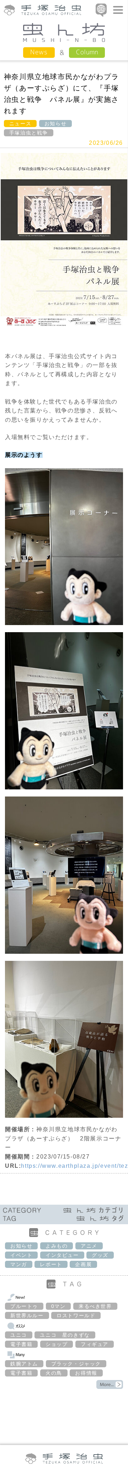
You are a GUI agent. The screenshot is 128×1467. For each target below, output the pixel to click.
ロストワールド (76, 1315)
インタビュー (62, 1255)
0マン (58, 1306)
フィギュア (94, 1344)
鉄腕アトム (24, 1364)
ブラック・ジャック (76, 1364)
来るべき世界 (95, 1306)
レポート (51, 1264)
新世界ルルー (27, 1315)
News (39, 52)
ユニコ (18, 1335)
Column (87, 52)
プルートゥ (24, 1306)
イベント (21, 1255)
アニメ (89, 1246)
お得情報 (86, 1373)
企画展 (83, 1264)
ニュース (20, 123)
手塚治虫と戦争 (28, 133)
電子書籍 (21, 1344)
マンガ (18, 1264)
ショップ (57, 1344)
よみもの (57, 1246)
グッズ (100, 1255)
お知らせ (55, 123)
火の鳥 (54, 1373)
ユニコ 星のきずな (65, 1335)
